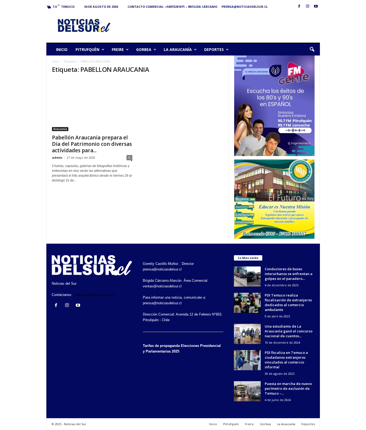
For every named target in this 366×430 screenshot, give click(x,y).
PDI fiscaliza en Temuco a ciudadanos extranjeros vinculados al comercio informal (286, 359)
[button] (312, 49)
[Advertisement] (222, 25)
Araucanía (60, 129)
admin (57, 157)
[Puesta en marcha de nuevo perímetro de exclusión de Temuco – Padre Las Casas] (247, 391)
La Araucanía (178, 49)
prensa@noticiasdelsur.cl (245, 7)
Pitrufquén (87, 49)
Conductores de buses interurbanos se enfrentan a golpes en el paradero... (288, 273)
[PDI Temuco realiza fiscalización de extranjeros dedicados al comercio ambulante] (247, 303)
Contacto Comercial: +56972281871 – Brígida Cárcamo (172, 7)
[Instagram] (307, 6)
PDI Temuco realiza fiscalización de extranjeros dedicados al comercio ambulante (288, 302)
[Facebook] (299, 6)
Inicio (62, 49)
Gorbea (143, 49)
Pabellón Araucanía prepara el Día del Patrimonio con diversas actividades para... (92, 144)
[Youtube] (316, 6)
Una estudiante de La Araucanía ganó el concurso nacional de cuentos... (288, 331)
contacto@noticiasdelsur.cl (94, 295)
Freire (118, 49)
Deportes (214, 49)
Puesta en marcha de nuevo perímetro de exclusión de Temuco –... (288, 388)
